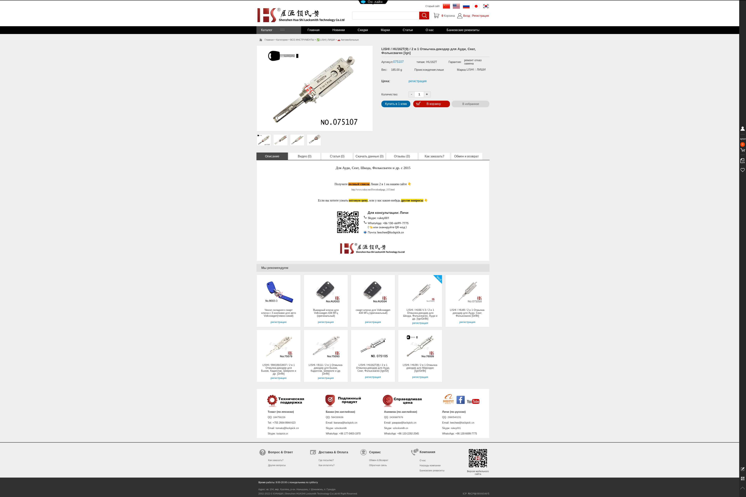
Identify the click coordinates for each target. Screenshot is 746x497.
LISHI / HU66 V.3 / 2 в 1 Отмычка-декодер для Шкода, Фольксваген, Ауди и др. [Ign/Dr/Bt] (420, 314)
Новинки (338, 30)
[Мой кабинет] (742, 129)
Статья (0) (337, 156)
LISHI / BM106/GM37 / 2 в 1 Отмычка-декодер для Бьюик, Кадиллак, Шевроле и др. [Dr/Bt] (278, 369)
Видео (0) (304, 156)
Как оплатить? (327, 465)
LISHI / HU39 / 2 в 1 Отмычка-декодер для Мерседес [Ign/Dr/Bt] (420, 368)
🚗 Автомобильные (348, 39)
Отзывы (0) (402, 156)
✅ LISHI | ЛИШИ (326, 39)
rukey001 (456, 428)
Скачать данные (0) (369, 156)
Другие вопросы (277, 465)
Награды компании (430, 465)
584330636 (337, 417)
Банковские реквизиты (463, 30)
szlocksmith (341, 428)
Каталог (270, 30)
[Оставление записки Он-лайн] (742, 469)
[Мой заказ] (742, 160)
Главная (314, 30)
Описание (272, 156)
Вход (466, 15)
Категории (282, 39)
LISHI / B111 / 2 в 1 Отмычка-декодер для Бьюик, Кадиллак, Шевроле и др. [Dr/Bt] (326, 369)
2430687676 (396, 417)
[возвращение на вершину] (742, 488)
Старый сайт (432, 6)
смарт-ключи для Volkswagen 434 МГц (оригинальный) (373, 311)
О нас (430, 30)
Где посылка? (326, 460)
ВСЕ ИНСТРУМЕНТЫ (302, 39)
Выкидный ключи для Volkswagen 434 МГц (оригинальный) (326, 313)
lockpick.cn (282, 433)
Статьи (408, 30)
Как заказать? (434, 156)
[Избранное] (742, 169)
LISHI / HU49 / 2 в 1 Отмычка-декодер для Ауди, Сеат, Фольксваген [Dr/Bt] (467, 313)
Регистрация (480, 15)
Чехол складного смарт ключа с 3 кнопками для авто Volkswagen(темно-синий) (278, 313)
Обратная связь (378, 465)
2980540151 (454, 417)
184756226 (279, 417)
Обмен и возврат (466, 156)
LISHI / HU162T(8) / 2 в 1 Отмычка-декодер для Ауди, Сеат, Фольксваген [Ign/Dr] (373, 368)
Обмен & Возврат (378, 460)
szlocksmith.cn (400, 428)
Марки (385, 30)
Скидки (363, 30)
